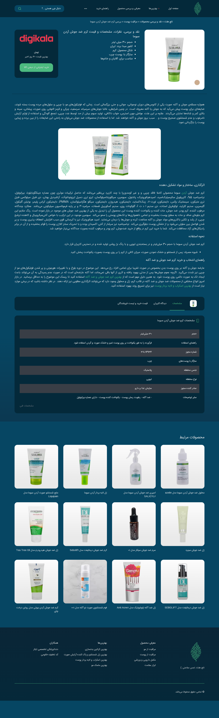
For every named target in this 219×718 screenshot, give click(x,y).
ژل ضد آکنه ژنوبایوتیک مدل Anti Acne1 (136, 608)
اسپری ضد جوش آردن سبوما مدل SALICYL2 (140, 494)
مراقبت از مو (150, 649)
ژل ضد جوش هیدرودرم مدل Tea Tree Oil (37, 550)
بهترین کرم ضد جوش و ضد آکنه (103, 277)
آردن (184, 193)
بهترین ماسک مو (99, 665)
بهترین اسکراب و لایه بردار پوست (172, 286)
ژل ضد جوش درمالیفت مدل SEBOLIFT (184, 608)
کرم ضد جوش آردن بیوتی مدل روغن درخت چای (37, 609)
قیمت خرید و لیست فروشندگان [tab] (133, 303)
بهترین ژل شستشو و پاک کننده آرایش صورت (85, 655)
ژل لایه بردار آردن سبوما (95, 493)
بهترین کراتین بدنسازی (96, 649)
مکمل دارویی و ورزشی (145, 660)
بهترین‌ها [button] (153, 8)
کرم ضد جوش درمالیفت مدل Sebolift (88, 550)
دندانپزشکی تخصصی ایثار (45, 649)
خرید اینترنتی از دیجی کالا (36, 67)
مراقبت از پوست (148, 655)
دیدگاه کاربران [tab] (159, 303)
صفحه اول (173, 8)
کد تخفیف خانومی (49, 655)
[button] (85, 8)
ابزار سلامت (150, 665)
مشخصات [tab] (177, 303)
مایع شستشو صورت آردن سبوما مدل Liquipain (40, 494)
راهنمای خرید (102, 8)
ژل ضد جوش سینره (195, 550)
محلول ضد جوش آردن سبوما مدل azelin (184, 493)
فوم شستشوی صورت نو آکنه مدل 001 (89, 608)
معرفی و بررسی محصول (128, 8)
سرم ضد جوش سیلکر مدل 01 (142, 550)
